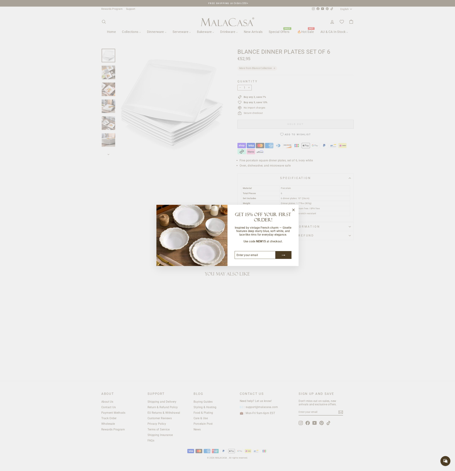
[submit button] (283, 255)
